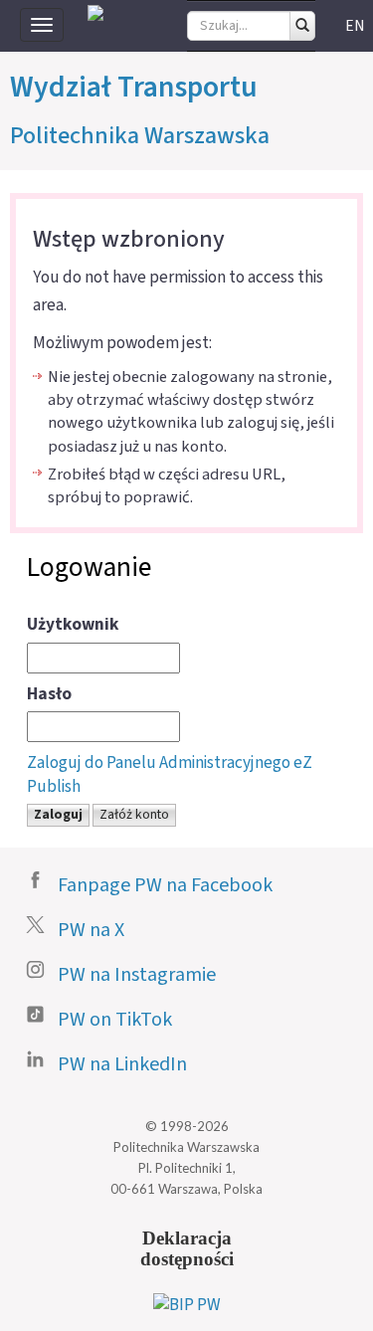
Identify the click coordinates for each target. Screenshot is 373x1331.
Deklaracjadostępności (187, 1248)
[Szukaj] (302, 26)
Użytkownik (72, 625)
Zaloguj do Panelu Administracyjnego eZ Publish (169, 775)
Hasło (49, 694)
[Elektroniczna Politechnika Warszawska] (95, 12)
